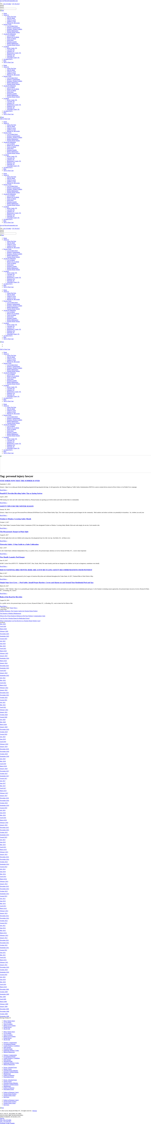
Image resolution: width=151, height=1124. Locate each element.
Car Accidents (11, 35)
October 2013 (4, 891)
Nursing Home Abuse (9, 1095)
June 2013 (3, 901)
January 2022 (3, 690)
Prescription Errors (8, 1077)
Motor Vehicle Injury (9, 1021)
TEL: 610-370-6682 (5, 1120)
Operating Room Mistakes (10, 1070)
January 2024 (3, 663)
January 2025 (3, 656)
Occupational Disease (9, 1044)
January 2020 (3, 727)
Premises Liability (12, 42)
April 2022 (3, 683)
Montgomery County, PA (14, 53)
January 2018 (3, 768)
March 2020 (3, 724)
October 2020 (4, 714)
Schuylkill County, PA (13, 57)
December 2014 (4, 857)
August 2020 (3, 717)
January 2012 (3, 938)
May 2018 (3, 761)
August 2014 (3, 866)
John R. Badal (11, 18)
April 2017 (3, 788)
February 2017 (4, 793)
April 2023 (3, 670)
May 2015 (3, 844)
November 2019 (4, 729)
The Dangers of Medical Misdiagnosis (10, 613)
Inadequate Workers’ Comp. (11, 1050)
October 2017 (4, 773)
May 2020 (3, 722)
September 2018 (4, 756)
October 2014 (4, 862)
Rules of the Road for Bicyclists (11, 597)
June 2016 (3, 813)
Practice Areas (7, 24)
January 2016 (3, 825)
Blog (4, 60)
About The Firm (11, 16)
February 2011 (4, 962)
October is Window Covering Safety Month (15, 519)
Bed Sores (6, 1097)
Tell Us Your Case (8, 62)
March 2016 (3, 820)
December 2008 (4, 1009)
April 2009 (3, 999)
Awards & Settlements (9, 34)
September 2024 (4, 658)
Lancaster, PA (11, 49)
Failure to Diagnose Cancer (11, 1092)
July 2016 (2, 810)
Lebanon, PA (10, 51)
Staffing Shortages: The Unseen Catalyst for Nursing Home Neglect (18, 611)
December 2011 (4, 940)
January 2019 (3, 746)
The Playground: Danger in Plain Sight (14, 532)
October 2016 (4, 803)
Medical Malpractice (12, 31)
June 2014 (3, 871)
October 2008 (4, 1014)
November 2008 (4, 1011)
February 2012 (4, 935)
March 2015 (3, 849)
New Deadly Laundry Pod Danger (12, 557)
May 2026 (3, 624)
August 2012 (3, 923)
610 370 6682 (7, 4)
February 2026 (4, 631)
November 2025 (4, 634)
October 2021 (4, 697)
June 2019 (3, 739)
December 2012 (4, 916)
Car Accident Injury (12, 26)
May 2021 (3, 705)
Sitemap (34, 1110)
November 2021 (4, 695)
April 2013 (3, 906)
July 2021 (2, 702)
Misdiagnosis (7, 1074)
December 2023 (4, 665)
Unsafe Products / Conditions (11, 1045)
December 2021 (4, 692)
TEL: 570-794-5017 (5, 1121)
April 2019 (3, 741)
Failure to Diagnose (8, 1075)
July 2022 (2, 678)
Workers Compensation (13, 27)
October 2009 (4, 992)
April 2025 (3, 648)
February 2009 (4, 1004)
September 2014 (4, 864)
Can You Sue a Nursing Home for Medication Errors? (15, 618)
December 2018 (4, 749)
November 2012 (4, 918)
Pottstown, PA (11, 54)
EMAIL (2, 1118)
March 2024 (3, 660)
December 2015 (4, 827)
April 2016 (3, 817)
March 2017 (3, 790)
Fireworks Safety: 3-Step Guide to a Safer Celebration (19, 544)
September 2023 (4, 668)
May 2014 (3, 874)
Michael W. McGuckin (13, 23)
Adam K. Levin (11, 19)
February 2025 (4, 653)
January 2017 (3, 795)
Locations (6, 46)
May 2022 (3, 680)
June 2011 (3, 952)
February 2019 (4, 744)
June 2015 (3, 842)
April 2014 (3, 876)
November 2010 (4, 967)
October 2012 (4, 920)
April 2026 (3, 626)
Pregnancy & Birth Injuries (10, 1072)
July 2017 (2, 781)
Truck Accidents (11, 38)
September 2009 (4, 994)
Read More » (3, 490)
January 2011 (3, 965)
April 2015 (3, 847)
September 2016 (4, 805)
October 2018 (4, 754)
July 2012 (2, 925)
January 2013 (3, 913)
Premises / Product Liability (14, 29)
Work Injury (10, 40)
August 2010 (3, 974)
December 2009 (4, 989)
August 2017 (3, 778)
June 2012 (3, 928)
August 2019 (3, 734)
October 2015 (4, 832)
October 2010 (4, 969)
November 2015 (4, 830)
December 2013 (4, 886)
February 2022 (4, 687)
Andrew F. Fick (11, 21)
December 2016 (4, 798)
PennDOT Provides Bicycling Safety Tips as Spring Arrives (21, 493)
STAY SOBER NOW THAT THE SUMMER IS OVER (20, 481)
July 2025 (2, 641)
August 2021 (3, 700)
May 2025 (3, 646)
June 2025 (3, 643)
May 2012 (3, 930)
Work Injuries (7, 1047)
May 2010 (3, 982)
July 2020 (2, 719)
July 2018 (2, 759)
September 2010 (4, 972)
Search (2, 5)
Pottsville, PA (11, 56)
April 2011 (3, 957)
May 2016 (3, 815)
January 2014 (3, 884)
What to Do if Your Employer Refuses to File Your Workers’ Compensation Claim (22, 616)
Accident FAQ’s (7, 59)
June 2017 (3, 783)
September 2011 (4, 947)
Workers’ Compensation (10, 1042)
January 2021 (3, 712)
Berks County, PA (12, 48)
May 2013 (3, 903)
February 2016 (4, 822)
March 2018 (3, 766)
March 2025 (3, 651)
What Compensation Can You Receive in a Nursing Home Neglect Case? (20, 621)
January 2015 (3, 854)
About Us (6, 15)
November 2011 (4, 942)
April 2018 (3, 763)
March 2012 (3, 933)
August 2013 (3, 896)
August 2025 (3, 638)
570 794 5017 (16, 4)
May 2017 (3, 786)
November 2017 (4, 771)
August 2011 (3, 950)
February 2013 (4, 911)
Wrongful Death (7, 1049)
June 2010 (3, 979)
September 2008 (4, 1016)
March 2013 (3, 908)
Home (5, 13)
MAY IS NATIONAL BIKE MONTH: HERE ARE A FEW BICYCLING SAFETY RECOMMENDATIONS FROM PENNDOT (46, 570)
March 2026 (3, 629)
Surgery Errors (7, 1069)
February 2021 (4, 710)
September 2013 (4, 893)
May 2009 (3, 996)
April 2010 (3, 984)
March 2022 (3, 685)
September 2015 (4, 835)
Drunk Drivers (7, 1027)
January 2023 (3, 673)
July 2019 (2, 737)
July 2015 (2, 840)
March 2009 (3, 1001)
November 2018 (4, 751)
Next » (15, 608)
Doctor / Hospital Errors (10, 1067)
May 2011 (3, 955)
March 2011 (3, 960)
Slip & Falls (6, 1029)
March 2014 (3, 879)
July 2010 (2, 977)
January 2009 (3, 1006)
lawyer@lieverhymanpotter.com (9, 0)
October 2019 (4, 732)
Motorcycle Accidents (13, 37)
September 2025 (4, 636)
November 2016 (4, 800)
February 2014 (4, 881)
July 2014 (2, 869)
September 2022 (4, 675)
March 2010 (3, 987)
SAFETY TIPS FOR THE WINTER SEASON (17, 506)
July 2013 (2, 898)
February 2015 (4, 852)
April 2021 (3, 707)
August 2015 (3, 837)
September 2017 (4, 776)
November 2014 (4, 859)
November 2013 (4, 889)
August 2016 (3, 808)
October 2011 (4, 945)
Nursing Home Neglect (13, 32)
